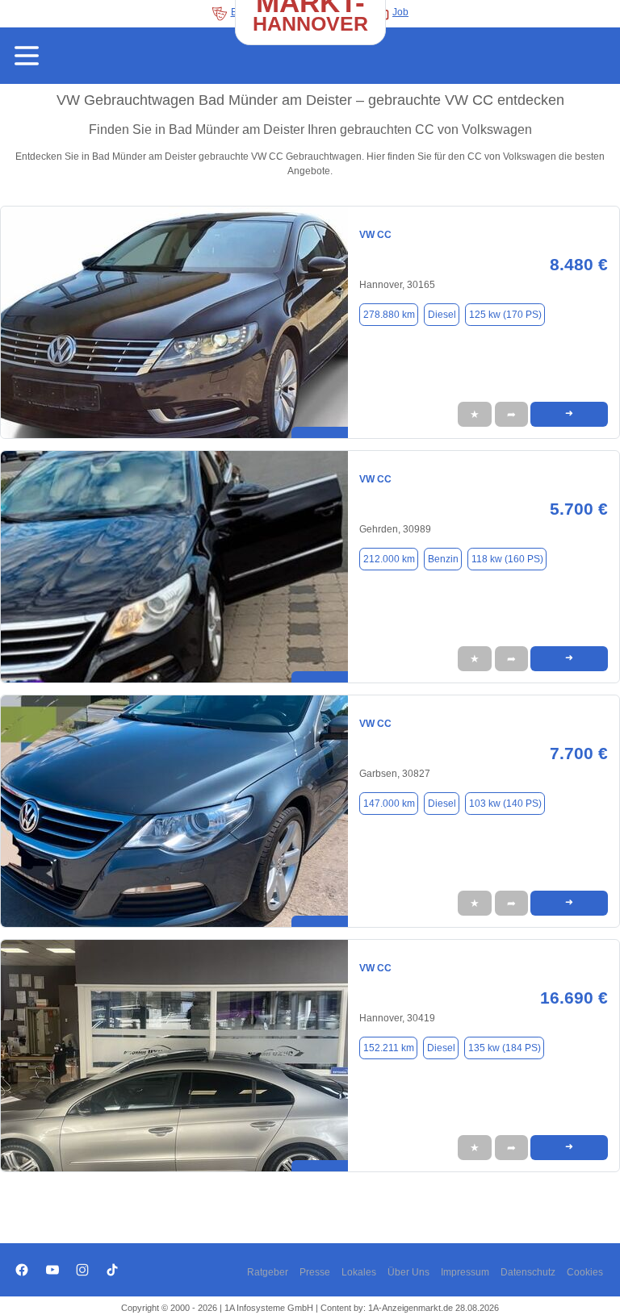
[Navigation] (27, 56)
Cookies (585, 1272)
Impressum (465, 1272)
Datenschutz (528, 1272)
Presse (315, 1272)
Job (400, 12)
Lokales (358, 1272)
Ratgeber (267, 1272)
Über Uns (408, 1272)
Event (243, 12)
